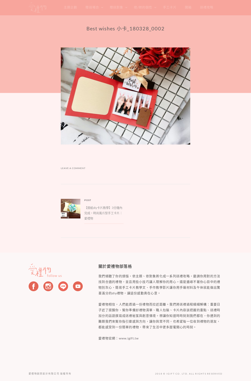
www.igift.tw (129, 338)
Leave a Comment (73, 168)
